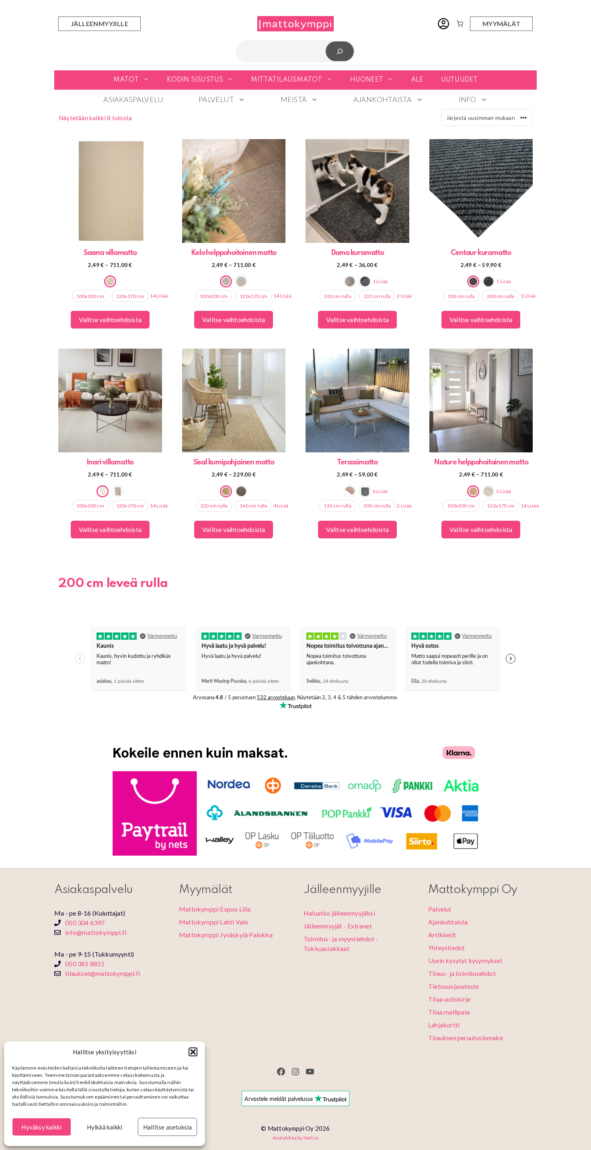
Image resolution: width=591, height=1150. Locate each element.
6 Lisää (380, 491)
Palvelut (216, 99)
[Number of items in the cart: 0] (460, 24)
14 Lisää (159, 296)
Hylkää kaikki (105, 1127)
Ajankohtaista (382, 99)
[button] (193, 1052)
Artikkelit (442, 934)
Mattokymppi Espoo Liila (215, 909)
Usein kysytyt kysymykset (465, 960)
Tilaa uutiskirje (449, 999)
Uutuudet (459, 79)
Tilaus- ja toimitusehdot (462, 973)
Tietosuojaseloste (453, 986)
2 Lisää (404, 296)
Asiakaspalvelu (133, 99)
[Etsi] (340, 51)
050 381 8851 (85, 963)
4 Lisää (280, 506)
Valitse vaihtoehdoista (110, 319)
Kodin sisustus (195, 79)
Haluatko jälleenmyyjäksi (339, 913)
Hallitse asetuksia (167, 1127)
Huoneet (366, 79)
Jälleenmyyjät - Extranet (338, 926)
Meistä (294, 99)
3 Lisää (503, 491)
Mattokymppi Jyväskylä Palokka (226, 934)
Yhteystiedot (446, 947)
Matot (126, 79)
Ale (417, 79)
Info (467, 99)
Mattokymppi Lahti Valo (213, 922)
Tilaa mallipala (449, 1012)
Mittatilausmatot (286, 79)
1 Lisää (380, 281)
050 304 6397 (85, 922)
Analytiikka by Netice (295, 1138)
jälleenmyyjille (99, 23)
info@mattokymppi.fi (95, 932)
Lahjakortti (444, 1025)
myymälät (501, 23)
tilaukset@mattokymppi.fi (102, 973)
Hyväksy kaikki (41, 1127)
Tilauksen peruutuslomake (465, 1037)
